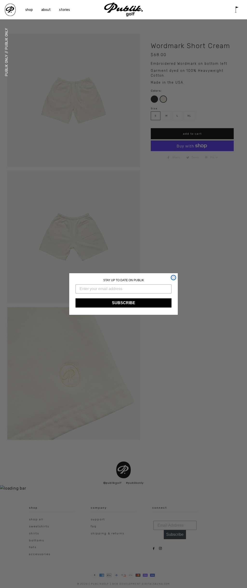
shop (29, 10)
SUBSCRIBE (123, 303)
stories (64, 10)
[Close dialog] (173, 277)
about (46, 10)
